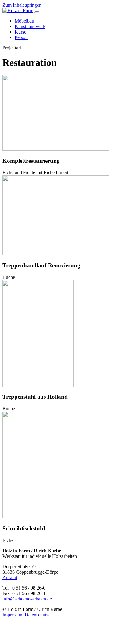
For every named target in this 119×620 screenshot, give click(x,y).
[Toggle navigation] (36, 12)
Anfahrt (9, 577)
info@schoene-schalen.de (27, 598)
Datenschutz (37, 614)
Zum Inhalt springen (21, 5)
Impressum (12, 614)
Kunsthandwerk (30, 26)
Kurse (20, 31)
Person (21, 37)
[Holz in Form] (17, 10)
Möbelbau (24, 20)
